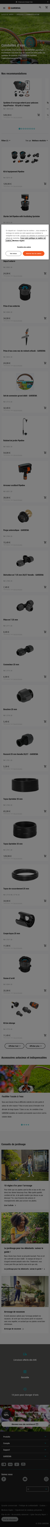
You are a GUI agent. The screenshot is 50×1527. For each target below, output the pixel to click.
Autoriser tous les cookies (33, 253)
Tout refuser (13, 253)
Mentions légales (18, 240)
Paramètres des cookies (24, 247)
